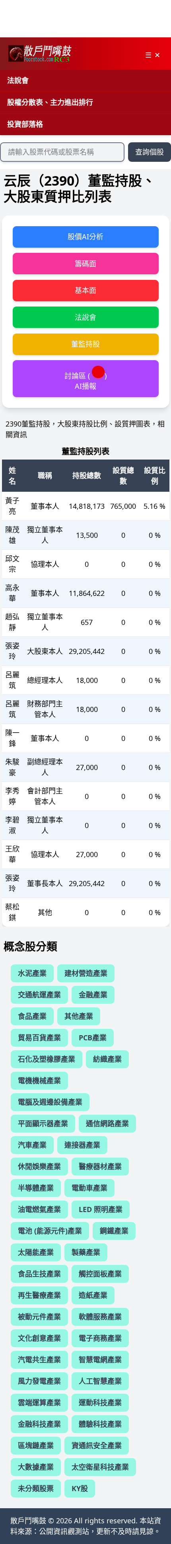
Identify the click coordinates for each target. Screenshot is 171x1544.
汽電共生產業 (39, 1359)
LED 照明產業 (100, 1209)
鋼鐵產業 (114, 1231)
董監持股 (85, 344)
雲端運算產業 (39, 1402)
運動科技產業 (100, 1402)
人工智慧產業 (100, 1381)
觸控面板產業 (100, 1273)
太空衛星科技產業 (100, 1467)
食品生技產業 (39, 1273)
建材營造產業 (85, 973)
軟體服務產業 (100, 1316)
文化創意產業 (39, 1338)
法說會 (18, 80)
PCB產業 (93, 1037)
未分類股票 (36, 1488)
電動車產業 (89, 1188)
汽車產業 (32, 1145)
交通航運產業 (39, 994)
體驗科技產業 (100, 1424)
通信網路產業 (107, 1123)
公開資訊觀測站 (64, 1531)
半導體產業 (36, 1188)
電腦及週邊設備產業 (50, 1102)
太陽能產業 (36, 1252)
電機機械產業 (39, 1080)
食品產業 (32, 1016)
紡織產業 (107, 1059)
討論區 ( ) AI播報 (85, 380)
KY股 (80, 1488)
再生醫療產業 (39, 1295)
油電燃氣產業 (39, 1209)
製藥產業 (86, 1252)
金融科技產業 (39, 1424)
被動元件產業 (39, 1316)
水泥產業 (32, 973)
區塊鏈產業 (36, 1445)
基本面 (85, 290)
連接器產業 (82, 1145)
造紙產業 (93, 1295)
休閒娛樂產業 (39, 1166)
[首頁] (39, 53)
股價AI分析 (85, 236)
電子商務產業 (100, 1338)
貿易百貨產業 (39, 1037)
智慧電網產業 (100, 1359)
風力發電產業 (39, 1381)
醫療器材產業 (100, 1166)
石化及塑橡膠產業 (46, 1059)
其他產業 (78, 1016)
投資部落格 (25, 124)
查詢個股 (149, 152)
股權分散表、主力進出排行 (50, 102)
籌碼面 (85, 263)
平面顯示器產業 (43, 1123)
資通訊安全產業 (97, 1445)
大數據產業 (36, 1467)
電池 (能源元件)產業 (50, 1231)
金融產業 (93, 994)
